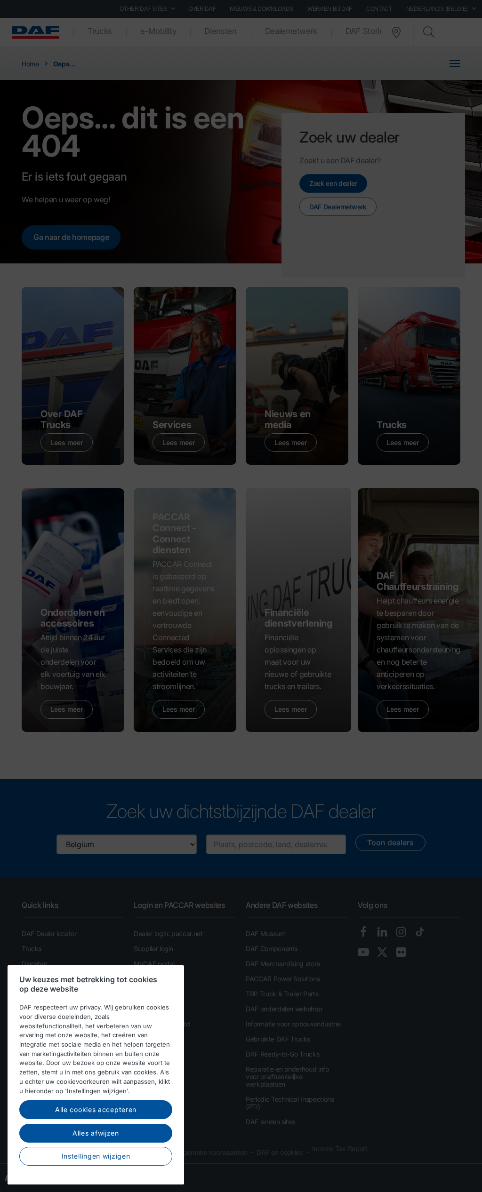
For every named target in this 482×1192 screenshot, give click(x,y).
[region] (96, 1074)
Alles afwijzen (95, 1133)
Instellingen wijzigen (96, 1156)
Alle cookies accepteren (96, 1109)
